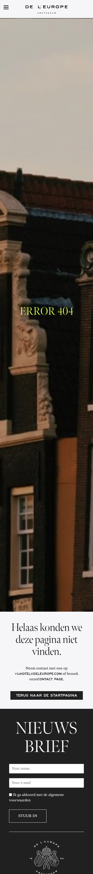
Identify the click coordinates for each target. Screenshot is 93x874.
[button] (82, 7)
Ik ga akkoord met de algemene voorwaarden (36, 797)
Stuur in (27, 816)
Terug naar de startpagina (46, 696)
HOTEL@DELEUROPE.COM (41, 674)
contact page (50, 679)
